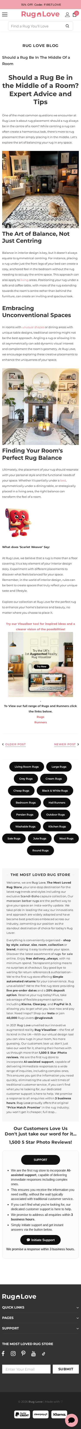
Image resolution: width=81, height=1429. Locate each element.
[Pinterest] (23, 1353)
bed (63, 480)
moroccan (13, 901)
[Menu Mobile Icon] (4, 14)
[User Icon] (67, 14)
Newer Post (65, 744)
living (25, 280)
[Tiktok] (44, 1353)
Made (49, 1401)
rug (17, 891)
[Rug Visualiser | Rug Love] (40, 664)
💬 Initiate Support (40, 1240)
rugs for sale (63, 954)
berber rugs (30, 901)
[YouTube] (33, 1353)
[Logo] (40, 14)
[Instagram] (13, 1353)
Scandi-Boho (30, 896)
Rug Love (39, 882)
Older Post (15, 744)
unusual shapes (33, 327)
